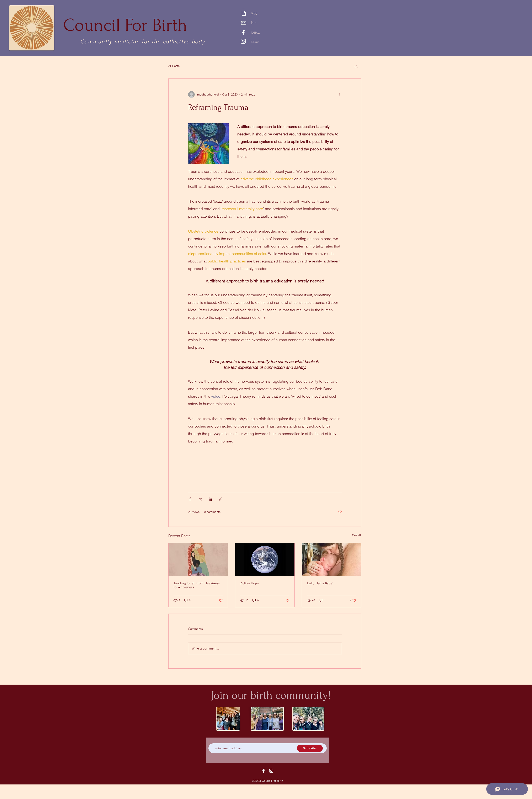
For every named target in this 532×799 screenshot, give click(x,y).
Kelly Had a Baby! (320, 583)
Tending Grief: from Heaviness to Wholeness (197, 585)
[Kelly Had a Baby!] (331, 559)
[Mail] (243, 23)
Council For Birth (125, 25)
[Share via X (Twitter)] (200, 499)
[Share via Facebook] (190, 499)
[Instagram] (243, 41)
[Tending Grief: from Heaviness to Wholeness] (198, 559)
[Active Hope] (264, 559)
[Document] (244, 13)
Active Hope (249, 583)
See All (356, 535)
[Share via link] (221, 499)
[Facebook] (243, 32)
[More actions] (339, 94)
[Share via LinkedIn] (210, 499)
